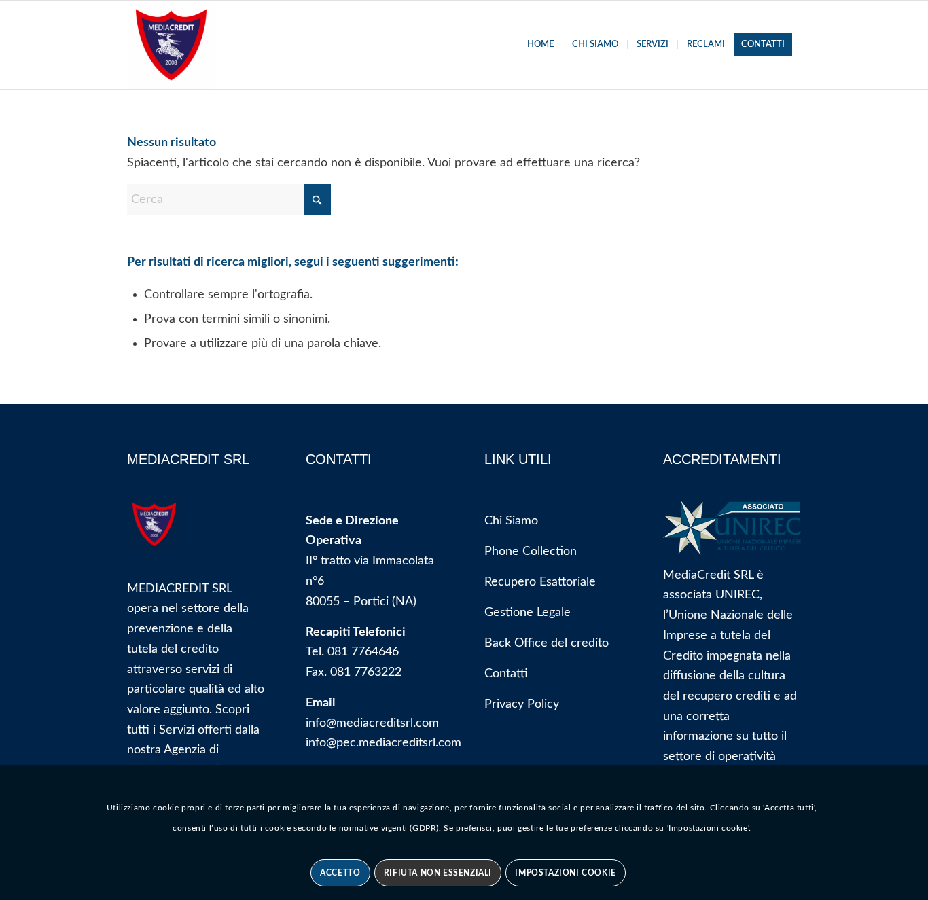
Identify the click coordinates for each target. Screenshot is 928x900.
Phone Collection (530, 551)
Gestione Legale (527, 613)
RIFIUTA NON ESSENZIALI (438, 873)
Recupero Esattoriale (540, 582)
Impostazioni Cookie (565, 873)
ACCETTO (340, 873)
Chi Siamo (511, 521)
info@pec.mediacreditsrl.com (383, 743)
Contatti (506, 674)
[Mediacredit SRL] (171, 45)
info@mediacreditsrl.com (372, 723)
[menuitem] (540, 45)
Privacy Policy (521, 704)
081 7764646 (363, 652)
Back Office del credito (546, 643)
